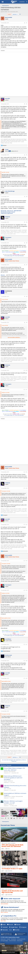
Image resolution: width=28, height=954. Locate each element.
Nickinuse (6, 771)
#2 (26, 104)
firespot (5, 781)
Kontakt (8, 939)
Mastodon (5, 930)
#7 (26, 264)
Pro (10, 151)
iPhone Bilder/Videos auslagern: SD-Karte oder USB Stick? (14, 769)
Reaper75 (6, 804)
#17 (26, 644)
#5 (26, 222)
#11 (26, 389)
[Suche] (26, 1)
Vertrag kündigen (4, 940)
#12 (26, 472)
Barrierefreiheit (12, 940)
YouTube (17, 930)
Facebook (5, 927)
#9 (26, 322)
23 (3, 894)
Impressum (3, 939)
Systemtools (10, 781)
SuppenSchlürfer (7, 796)
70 (3, 871)
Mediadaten (13, 939)
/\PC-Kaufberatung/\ (8, 255)
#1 (26, 22)
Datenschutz (19, 940)
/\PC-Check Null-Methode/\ (18, 255)
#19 (26, 678)
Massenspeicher (12, 771)
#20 (26, 711)
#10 (26, 370)
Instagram (23, 927)
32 (3, 848)
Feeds (4, 924)
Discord (11, 924)
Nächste (15, 14)
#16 (26, 590)
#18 (26, 660)
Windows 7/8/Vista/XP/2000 (17, 796)
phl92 (5, 788)
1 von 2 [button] (9, 14)
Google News (14, 927)
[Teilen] (25, 23)
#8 (26, 296)
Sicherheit (9, 788)
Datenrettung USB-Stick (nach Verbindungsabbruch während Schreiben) (13, 777)
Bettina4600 (4, 11)
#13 (26, 488)
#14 (26, 524)
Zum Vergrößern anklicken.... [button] (14, 337)
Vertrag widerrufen (21, 939)
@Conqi (3, 275)
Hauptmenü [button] (2, 2)
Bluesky (18, 924)
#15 (26, 560)
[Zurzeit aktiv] (3, 101)
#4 (26, 196)
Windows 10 (11, 804)
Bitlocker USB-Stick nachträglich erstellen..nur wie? (13, 802)
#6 (26, 242)
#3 (26, 154)
